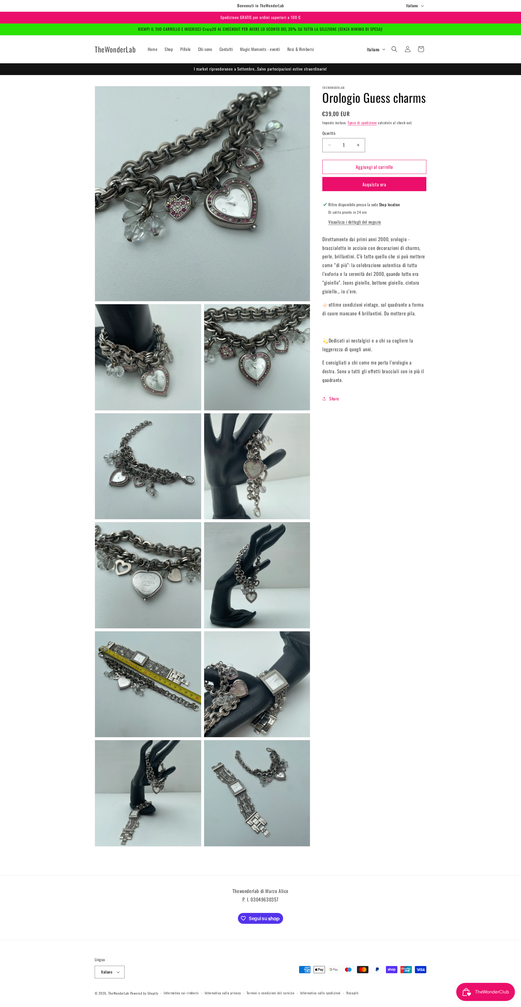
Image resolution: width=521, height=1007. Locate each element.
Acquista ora (374, 184)
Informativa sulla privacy (223, 992)
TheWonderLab (118, 993)
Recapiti (352, 992)
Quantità (328, 133)
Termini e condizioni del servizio (271, 992)
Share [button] (334, 398)
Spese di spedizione (362, 122)
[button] (394, 49)
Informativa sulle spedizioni (320, 992)
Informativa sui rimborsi (181, 992)
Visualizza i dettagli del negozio (354, 222)
